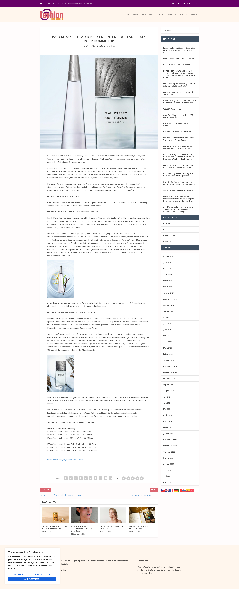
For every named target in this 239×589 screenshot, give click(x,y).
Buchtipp (160, 14)
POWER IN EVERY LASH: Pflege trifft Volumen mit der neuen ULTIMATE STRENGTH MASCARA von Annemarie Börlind (179, 74)
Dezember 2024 (170, 366)
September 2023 (170, 458)
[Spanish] (188, 490)
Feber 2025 (168, 354)
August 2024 (168, 391)
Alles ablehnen (42, 574)
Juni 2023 (167, 476)
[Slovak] (184, 490)
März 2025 (167, 348)
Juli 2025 (167, 323)
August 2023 (168, 464)
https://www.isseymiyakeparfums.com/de (65, 459)
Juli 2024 (167, 397)
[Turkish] (192, 490)
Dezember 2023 (170, 439)
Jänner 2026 (168, 293)
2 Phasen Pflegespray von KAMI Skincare (71, 3)
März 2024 (167, 421)
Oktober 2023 (169, 452)
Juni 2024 (167, 403)
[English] (167, 490)
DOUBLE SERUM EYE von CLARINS (177, 132)
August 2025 (168, 317)
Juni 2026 (167, 262)
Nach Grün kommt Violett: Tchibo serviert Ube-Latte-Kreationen (178, 147)
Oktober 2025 (169, 305)
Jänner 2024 (168, 433)
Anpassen (18, 574)
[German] (176, 490)
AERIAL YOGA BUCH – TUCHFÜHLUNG (138, 527)
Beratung (147, 14)
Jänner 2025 (168, 360)
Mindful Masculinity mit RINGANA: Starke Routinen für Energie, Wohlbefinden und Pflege (178, 209)
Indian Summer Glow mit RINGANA (111, 527)
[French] (171, 490)
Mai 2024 (167, 409)
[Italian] (180, 490)
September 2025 (170, 311)
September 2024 (170, 384)
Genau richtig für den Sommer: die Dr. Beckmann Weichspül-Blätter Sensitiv (180, 101)
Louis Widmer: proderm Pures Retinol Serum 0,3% (179, 93)
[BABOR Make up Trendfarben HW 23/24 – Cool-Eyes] (84, 515)
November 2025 (170, 299)
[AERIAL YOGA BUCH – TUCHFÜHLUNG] (142, 515)
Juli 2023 (167, 470)
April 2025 (167, 342)
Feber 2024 (168, 427)
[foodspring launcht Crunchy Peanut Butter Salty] (55, 515)
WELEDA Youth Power (172, 109)
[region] (32, 566)
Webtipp (172, 14)
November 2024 (170, 372)
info (192, 14)
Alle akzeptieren (32, 579)
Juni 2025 (167, 329)
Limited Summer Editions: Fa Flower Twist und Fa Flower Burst (178, 139)
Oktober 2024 (169, 378)
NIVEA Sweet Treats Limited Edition (178, 58)
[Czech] (163, 490)
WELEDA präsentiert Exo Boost (176, 65)
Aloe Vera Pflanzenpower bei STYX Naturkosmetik (178, 116)
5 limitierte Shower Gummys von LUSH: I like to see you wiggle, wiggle (179, 183)
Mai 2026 (167, 268)
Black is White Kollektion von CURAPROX (175, 124)
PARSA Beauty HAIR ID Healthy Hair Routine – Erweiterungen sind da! (178, 174)
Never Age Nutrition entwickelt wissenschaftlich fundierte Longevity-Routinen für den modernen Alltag (179, 198)
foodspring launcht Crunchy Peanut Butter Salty (55, 527)
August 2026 (168, 256)
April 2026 (167, 274)
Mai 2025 (167, 336)
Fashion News (131, 14)
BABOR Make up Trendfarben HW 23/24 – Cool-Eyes (82, 528)
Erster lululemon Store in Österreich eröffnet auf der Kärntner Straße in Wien (179, 50)
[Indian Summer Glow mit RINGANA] (113, 515)
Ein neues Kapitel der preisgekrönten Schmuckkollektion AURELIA (179, 85)
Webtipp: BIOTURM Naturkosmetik (178, 190)
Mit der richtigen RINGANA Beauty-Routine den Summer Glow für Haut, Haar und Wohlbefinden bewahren (179, 156)
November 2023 (170, 445)
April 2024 (167, 415)
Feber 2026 (168, 287)
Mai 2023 (167, 482)
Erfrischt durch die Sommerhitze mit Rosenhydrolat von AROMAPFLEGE (179, 166)
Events (183, 14)
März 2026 (167, 281)
